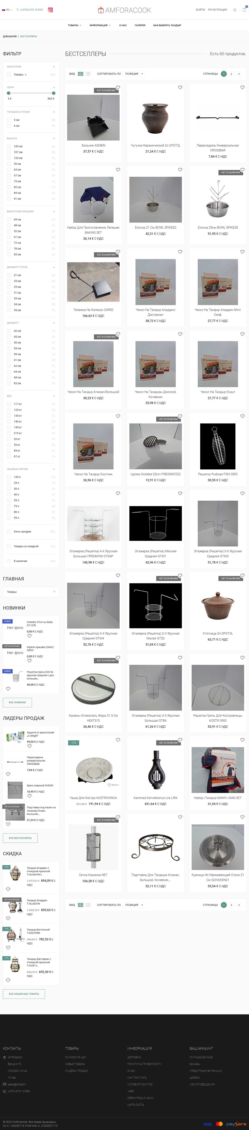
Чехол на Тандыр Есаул (218, 392)
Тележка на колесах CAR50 (93, 310)
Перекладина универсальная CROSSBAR (36, 760)
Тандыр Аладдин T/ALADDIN (37, 902)
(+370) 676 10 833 (31, 9)
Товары (73, 25)
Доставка (134, 1057)
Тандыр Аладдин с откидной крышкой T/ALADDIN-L (38, 871)
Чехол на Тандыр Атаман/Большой (93, 392)
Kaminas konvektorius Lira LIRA (155, 798)
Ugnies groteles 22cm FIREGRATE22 (156, 474)
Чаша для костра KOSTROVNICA (93, 798)
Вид (72, 73)
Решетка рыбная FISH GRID (218, 474)
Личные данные (201, 1057)
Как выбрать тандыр (167, 25)
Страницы (210, 73)
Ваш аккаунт (201, 1048)
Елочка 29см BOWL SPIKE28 (218, 227)
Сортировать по (109, 73)
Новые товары (75, 1064)
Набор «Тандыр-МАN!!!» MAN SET (218, 798)
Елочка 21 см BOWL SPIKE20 (155, 227)
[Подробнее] (165, 88)
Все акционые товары (24, 993)
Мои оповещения (202, 1084)
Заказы (195, 1064)
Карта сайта (135, 1104)
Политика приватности (144, 1064)
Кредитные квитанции (206, 1070)
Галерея (140, 25)
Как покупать (137, 1077)
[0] (244, 10)
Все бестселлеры (20, 838)
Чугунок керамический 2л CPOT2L (156, 145)
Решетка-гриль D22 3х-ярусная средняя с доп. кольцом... (40, 675)
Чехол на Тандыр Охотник (93, 474)
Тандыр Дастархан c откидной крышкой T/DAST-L (39, 962)
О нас (123, 25)
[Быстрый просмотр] (93, 88)
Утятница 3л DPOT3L (218, 633)
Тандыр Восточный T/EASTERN (38, 931)
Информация (99, 25)
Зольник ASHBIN (93, 145)
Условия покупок (140, 1084)
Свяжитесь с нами (140, 1098)
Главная (13, 579)
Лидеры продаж (76, 1070)
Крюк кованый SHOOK (40, 785)
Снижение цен (75, 1057)
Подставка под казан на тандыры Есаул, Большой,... (41, 810)
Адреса (195, 1077)
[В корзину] (146, 88)
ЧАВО (130, 1091)
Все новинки (17, 702)
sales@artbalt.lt (17, 1084)
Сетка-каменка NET (93, 875)
